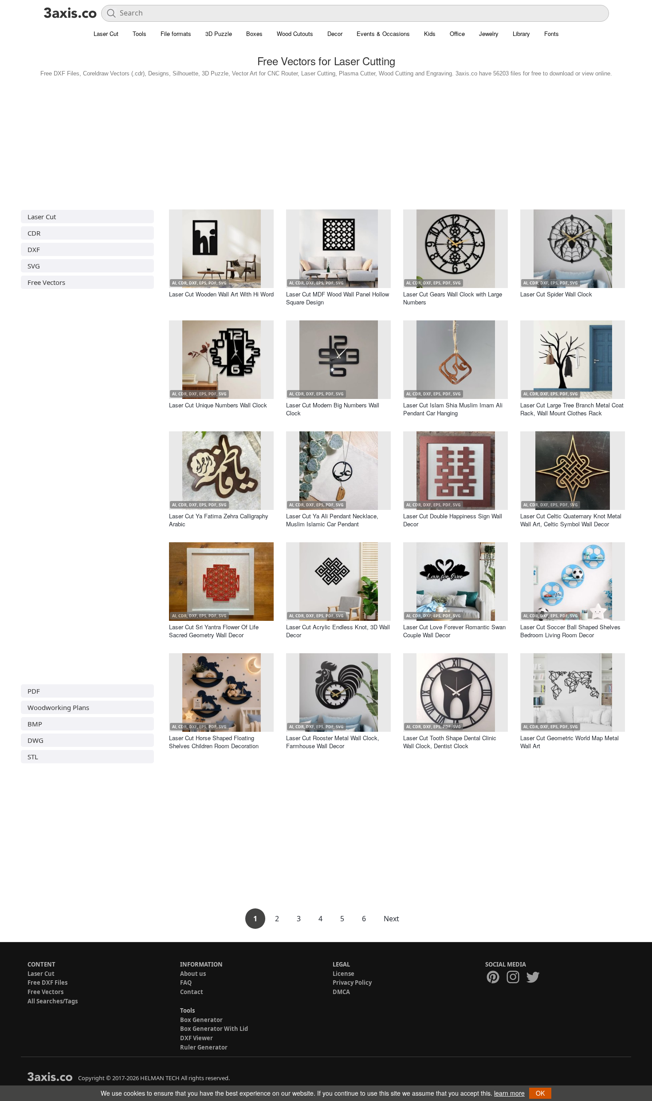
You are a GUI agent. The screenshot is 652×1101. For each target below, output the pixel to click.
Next (391, 918)
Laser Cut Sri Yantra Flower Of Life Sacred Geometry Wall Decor (214, 631)
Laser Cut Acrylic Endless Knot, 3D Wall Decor (338, 631)
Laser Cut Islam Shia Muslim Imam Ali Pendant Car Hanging (453, 409)
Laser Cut (106, 33)
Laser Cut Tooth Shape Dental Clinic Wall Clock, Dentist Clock (449, 742)
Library (521, 33)
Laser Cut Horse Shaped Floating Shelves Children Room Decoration (214, 742)
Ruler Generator (204, 1047)
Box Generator (201, 1020)
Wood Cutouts (295, 33)
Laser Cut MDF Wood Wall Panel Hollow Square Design (337, 298)
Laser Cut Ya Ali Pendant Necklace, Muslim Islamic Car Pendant (332, 520)
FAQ (186, 983)
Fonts (551, 33)
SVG (33, 265)
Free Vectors (46, 282)
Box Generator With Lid (214, 1029)
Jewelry (489, 33)
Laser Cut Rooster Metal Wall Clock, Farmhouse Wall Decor (332, 742)
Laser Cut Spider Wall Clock (556, 294)
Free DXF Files (47, 983)
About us (193, 974)
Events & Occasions (383, 33)
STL (32, 756)
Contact (191, 992)
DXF (33, 249)
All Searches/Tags (52, 1001)
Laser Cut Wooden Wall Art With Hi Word (221, 294)
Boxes (254, 33)
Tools (139, 33)
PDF (33, 691)
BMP (34, 723)
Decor (334, 33)
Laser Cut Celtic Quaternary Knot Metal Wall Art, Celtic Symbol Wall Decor (570, 520)
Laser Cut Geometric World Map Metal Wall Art (569, 742)
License (343, 974)
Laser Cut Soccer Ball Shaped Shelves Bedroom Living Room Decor (570, 631)
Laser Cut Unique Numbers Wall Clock (218, 405)
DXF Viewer (196, 1038)
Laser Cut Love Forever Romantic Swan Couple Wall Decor (454, 631)
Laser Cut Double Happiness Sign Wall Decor (452, 520)
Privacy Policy (352, 983)
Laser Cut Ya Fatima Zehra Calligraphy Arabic (218, 520)
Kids (430, 33)
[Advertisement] (326, 141)
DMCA (341, 992)
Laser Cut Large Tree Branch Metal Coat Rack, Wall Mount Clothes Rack (572, 409)
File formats (176, 33)
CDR (33, 233)
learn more (509, 1093)
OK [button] (540, 1093)
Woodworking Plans (58, 707)
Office (457, 33)
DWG (35, 740)
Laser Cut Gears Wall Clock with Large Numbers (452, 298)
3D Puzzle (218, 33)
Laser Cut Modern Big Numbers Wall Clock (332, 409)
